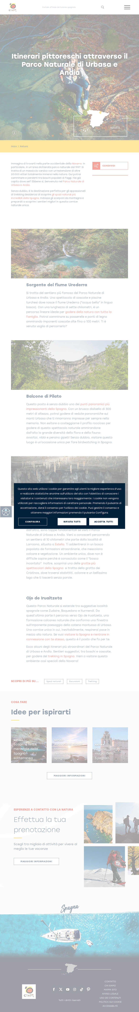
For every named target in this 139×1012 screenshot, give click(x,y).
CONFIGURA (32, 521)
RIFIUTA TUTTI (72, 521)
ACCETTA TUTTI (103, 521)
